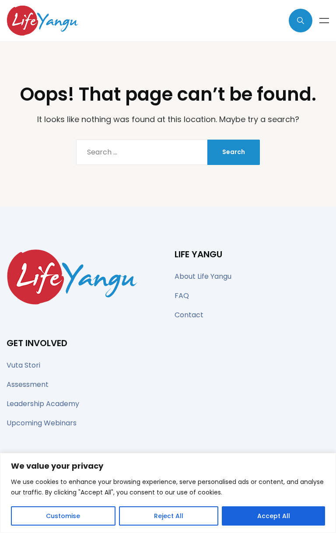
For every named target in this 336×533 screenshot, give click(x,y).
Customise (63, 516)
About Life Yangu (203, 276)
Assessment (28, 384)
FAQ (182, 296)
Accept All (273, 516)
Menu (324, 20)
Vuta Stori (23, 365)
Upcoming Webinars (42, 423)
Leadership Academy (43, 404)
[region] (168, 493)
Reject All (168, 516)
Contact (189, 315)
